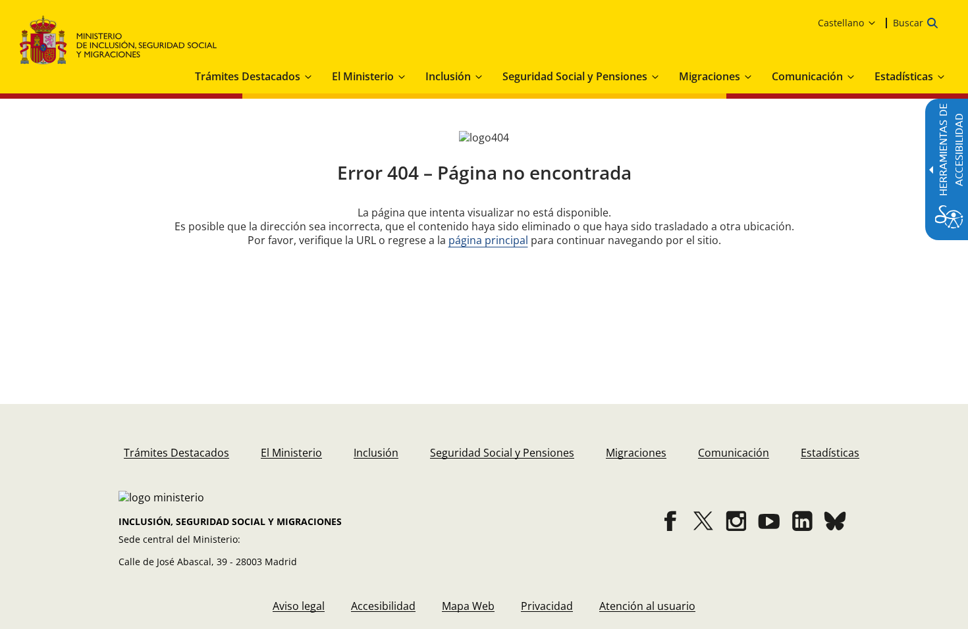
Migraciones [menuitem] (709, 76)
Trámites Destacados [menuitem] (247, 76)
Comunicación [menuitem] (807, 76)
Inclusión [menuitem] (448, 76)
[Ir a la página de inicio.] (118, 39)
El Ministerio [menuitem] (363, 76)
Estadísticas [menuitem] (903, 76)
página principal (488, 240)
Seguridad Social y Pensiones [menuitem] (574, 76)
